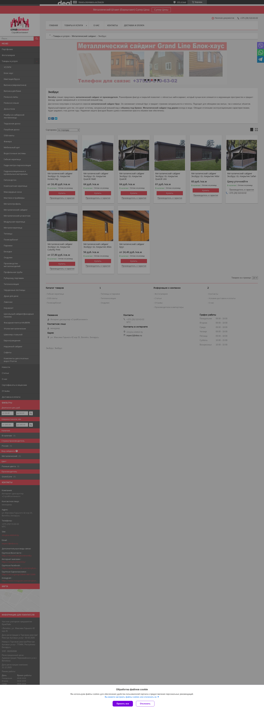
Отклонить (145, 704)
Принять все (123, 704)
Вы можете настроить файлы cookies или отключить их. (131, 697)
